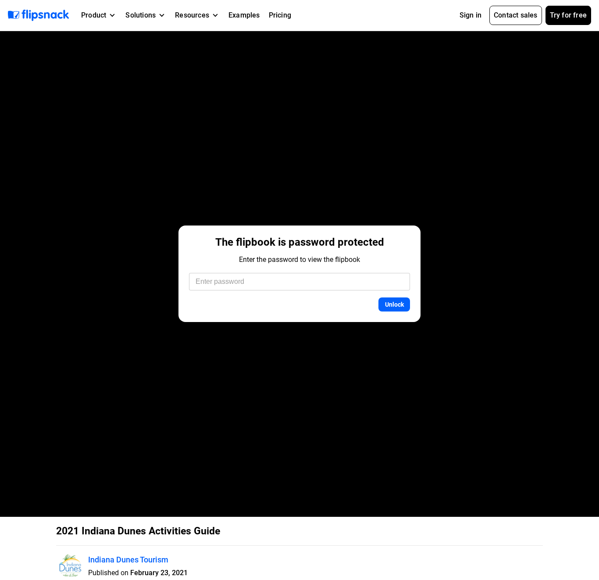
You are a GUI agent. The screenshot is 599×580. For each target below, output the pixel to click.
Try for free (568, 15)
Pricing (280, 15)
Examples (244, 15)
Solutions (140, 15)
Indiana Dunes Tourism (128, 559)
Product (93, 15)
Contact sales (516, 15)
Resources (192, 15)
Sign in (470, 15)
